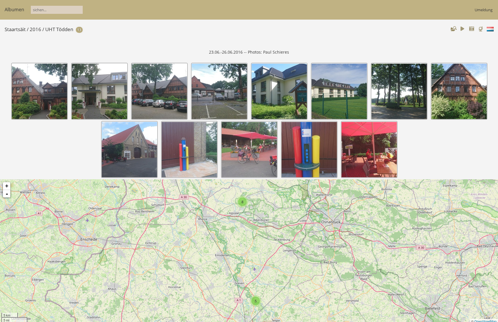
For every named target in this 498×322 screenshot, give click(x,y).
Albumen (14, 9)
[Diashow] (462, 29)
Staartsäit (15, 29)
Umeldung (484, 9)
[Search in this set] (453, 28)
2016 (35, 29)
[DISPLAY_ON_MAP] (481, 29)
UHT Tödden (59, 29)
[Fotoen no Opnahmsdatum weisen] (471, 29)
